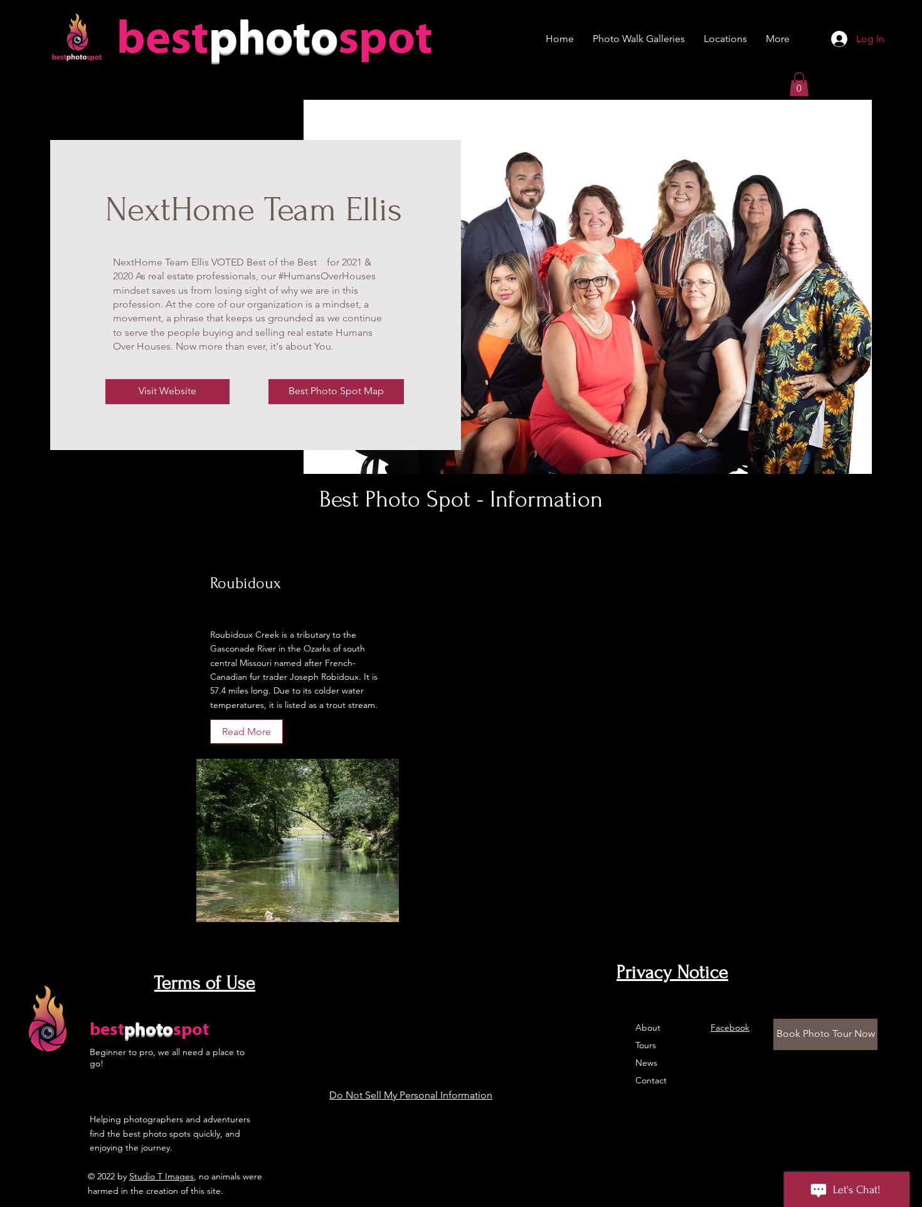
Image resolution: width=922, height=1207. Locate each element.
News (646, 1062)
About (647, 1027)
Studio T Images (161, 1176)
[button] (799, 84)
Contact (651, 1080)
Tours (645, 1045)
